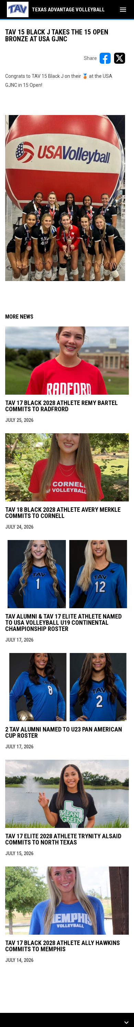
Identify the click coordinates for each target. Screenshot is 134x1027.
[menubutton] (123, 10)
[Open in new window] (65, 198)
